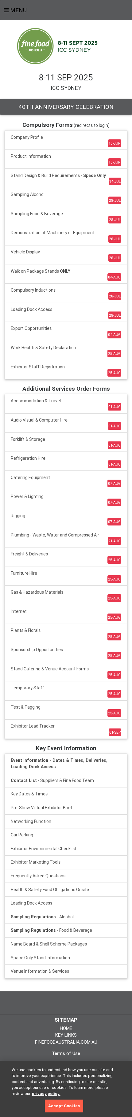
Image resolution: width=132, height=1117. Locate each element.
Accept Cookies (64, 1105)
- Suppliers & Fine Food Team (52, 780)
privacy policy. (46, 1093)
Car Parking (22, 835)
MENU (18, 10)
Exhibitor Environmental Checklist (43, 848)
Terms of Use (66, 1053)
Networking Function (31, 821)
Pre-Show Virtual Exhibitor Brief (41, 807)
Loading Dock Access (31, 903)
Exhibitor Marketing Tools (35, 862)
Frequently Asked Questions (38, 876)
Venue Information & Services (40, 971)
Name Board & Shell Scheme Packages (49, 944)
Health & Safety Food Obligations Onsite (50, 889)
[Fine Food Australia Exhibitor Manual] (66, 45)
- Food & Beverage (51, 930)
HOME (66, 1028)
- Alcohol (42, 917)
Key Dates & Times (29, 794)
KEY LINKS (66, 1035)
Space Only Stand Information (40, 957)
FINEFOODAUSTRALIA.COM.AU (66, 1042)
